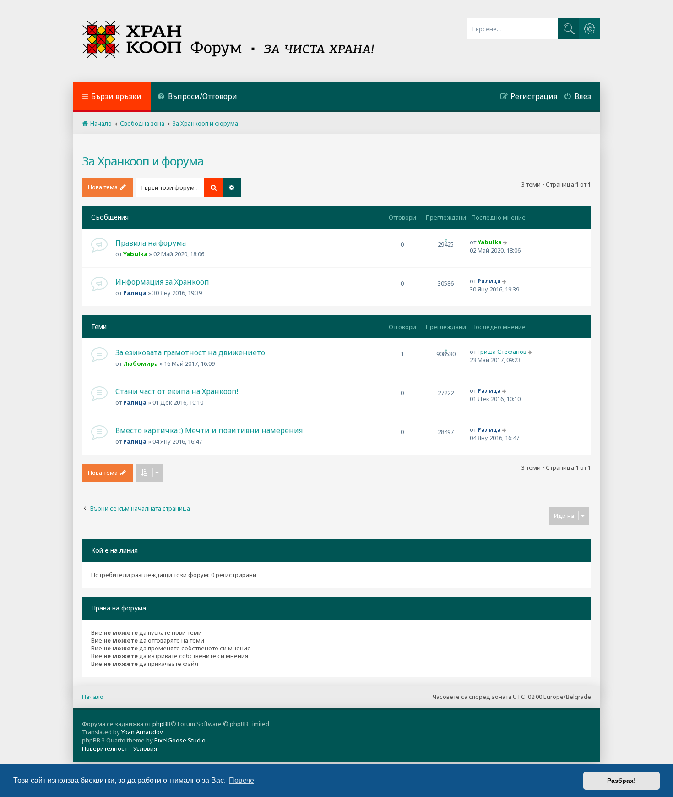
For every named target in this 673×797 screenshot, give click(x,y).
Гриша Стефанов (502, 351)
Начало (92, 697)
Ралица (135, 293)
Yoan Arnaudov (142, 732)
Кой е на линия (114, 550)
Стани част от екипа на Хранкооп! (176, 391)
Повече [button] (241, 780)
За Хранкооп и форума (143, 161)
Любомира (140, 363)
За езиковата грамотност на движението (190, 352)
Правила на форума (150, 243)
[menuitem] (197, 97)
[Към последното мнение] (506, 242)
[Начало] (229, 41)
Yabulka (135, 254)
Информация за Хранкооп (162, 282)
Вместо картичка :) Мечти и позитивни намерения (209, 430)
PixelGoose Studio (180, 740)
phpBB (161, 724)
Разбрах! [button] (621, 780)
